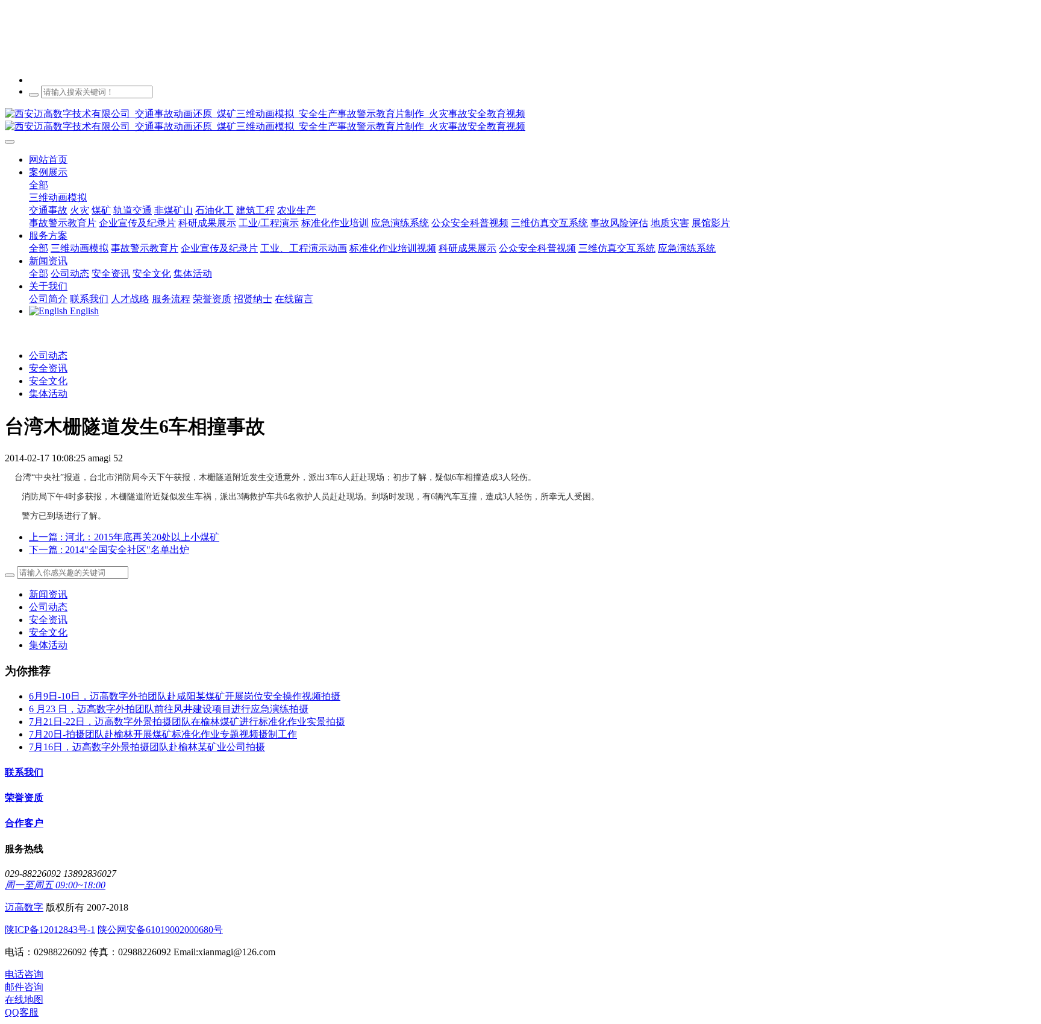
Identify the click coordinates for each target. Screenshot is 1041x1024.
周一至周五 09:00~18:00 (55, 885)
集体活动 (48, 393)
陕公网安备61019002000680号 (160, 929)
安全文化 (48, 381)
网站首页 (48, 159)
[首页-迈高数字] (520, 120)
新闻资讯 (48, 594)
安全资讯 (48, 368)
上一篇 (124, 537)
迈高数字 (24, 907)
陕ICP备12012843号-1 (50, 929)
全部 (38, 185)
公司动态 (48, 355)
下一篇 (109, 550)
